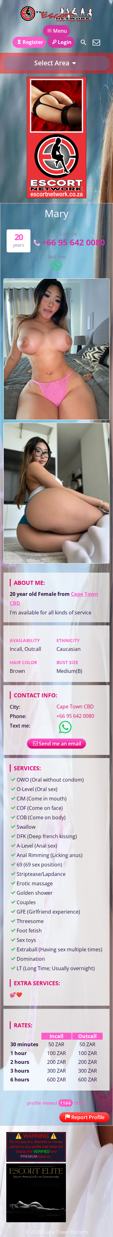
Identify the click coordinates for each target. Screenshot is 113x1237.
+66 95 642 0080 (73, 242)
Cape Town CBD (75, 706)
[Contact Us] (96, 42)
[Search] (83, 42)
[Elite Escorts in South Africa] (36, 1220)
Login (65, 42)
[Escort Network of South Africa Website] (56, 196)
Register (33, 42)
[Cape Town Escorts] (56, 13)
